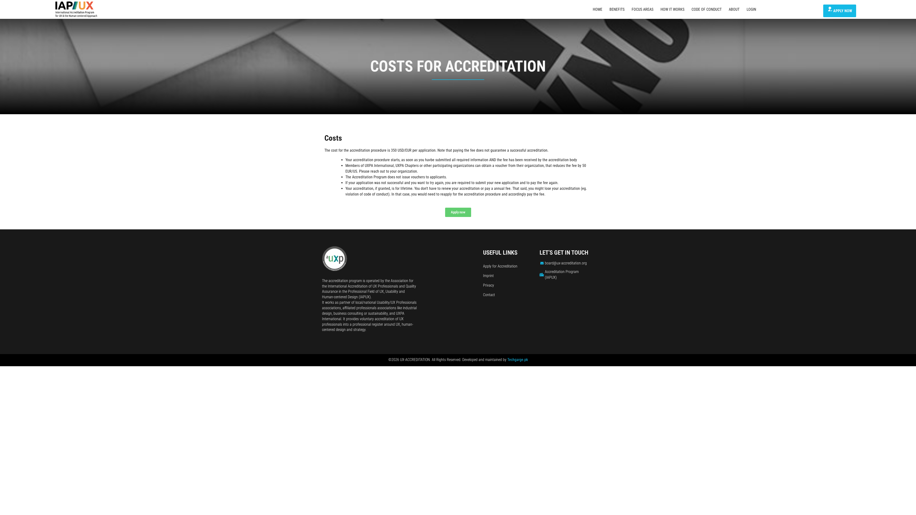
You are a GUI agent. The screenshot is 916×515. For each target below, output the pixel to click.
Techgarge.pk (517, 359)
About (734, 9)
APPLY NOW (842, 11)
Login (751, 9)
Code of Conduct (707, 9)
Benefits (617, 9)
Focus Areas (642, 9)
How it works (672, 9)
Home (597, 9)
